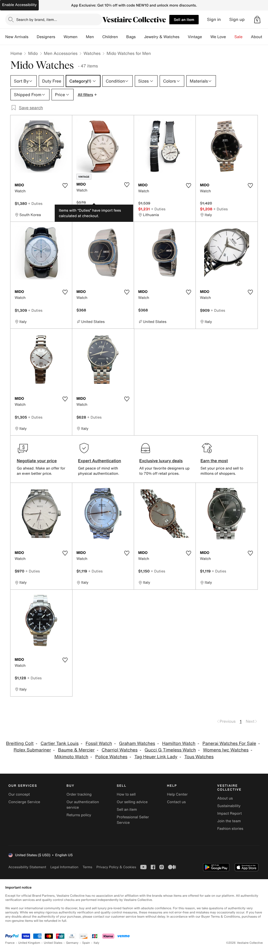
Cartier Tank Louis (60, 743)
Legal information (64, 867)
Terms (87, 867)
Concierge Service (24, 802)
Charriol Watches (119, 750)
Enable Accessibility (19, 5)
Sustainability (229, 806)
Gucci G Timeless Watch (170, 750)
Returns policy (78, 815)
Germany (72, 943)
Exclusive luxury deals (161, 460)
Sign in (214, 19)
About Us (259, 37)
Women (70, 37)
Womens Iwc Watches (225, 750)
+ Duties (35, 203)
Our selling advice (132, 802)
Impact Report (229, 813)
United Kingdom (29, 943)
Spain (86, 943)
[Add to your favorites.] (65, 185)
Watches (91, 53)
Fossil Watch (99, 743)
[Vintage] (206, 37)
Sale (238, 37)
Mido (33, 53)
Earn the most (214, 460)
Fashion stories (230, 828)
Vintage (195, 37)
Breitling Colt (20, 743)
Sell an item (184, 19)
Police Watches (111, 757)
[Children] (122, 37)
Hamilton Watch (178, 743)
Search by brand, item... (36, 19)
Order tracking (79, 794)
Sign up (237, 19)
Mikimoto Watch (71, 757)
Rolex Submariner (32, 750)
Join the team (229, 821)
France (10, 943)
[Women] (82, 37)
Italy (96, 943)
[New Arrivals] (32, 37)
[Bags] (140, 37)
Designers (46, 37)
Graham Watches (137, 743)
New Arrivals (16, 37)
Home (16, 53)
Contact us (176, 802)
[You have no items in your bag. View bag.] (257, 19)
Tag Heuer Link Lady (155, 757)
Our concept (19, 794)
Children (110, 37)
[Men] (98, 37)
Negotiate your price (37, 460)
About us (225, 798)
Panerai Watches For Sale (229, 743)
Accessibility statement (27, 867)
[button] (257, 19)
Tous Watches (199, 757)
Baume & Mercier (76, 750)
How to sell (126, 794)
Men (90, 37)
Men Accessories (60, 53)
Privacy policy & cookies (116, 867)
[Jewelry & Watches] (183, 37)
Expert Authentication (99, 460)
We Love (218, 37)
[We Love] (230, 37)
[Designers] (59, 37)
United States (53, 943)
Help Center (177, 794)
